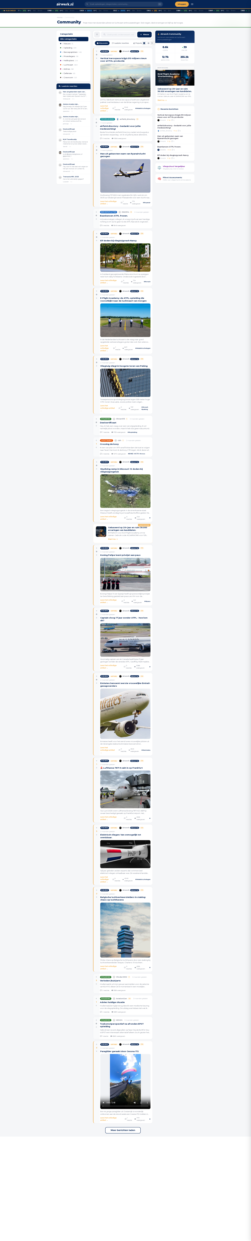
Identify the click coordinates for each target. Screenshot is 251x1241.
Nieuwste (103, 43)
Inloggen (182, 4)
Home (59, 17)
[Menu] (192, 4)
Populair (139, 43)
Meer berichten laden (123, 1130)
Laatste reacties (121, 43)
